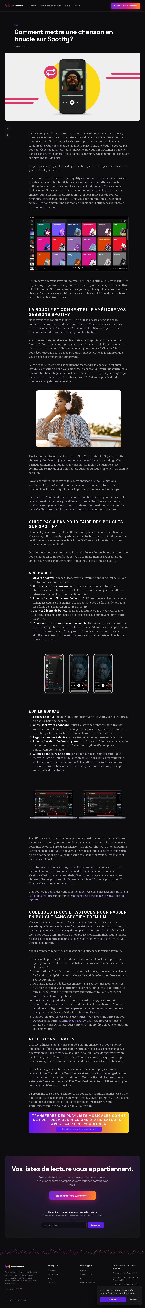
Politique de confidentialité (125, 1273)
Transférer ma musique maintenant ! (79, 1129)
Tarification (53, 1274)
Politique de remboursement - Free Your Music (126, 1278)
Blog (67, 5)
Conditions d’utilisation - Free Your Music (126, 1285)
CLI (81, 1278)
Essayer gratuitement (125, 5)
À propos (52, 1270)
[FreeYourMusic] (14, 6)
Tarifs (33, 5)
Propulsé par (9, 1289)
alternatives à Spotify (72, 1020)
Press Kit (52, 1282)
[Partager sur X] (7, 128)
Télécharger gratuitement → (72, 1195)
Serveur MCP (86, 1274)
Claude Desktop (87, 1282)
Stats (77, 5)
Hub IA (83, 1270)
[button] (79, 1122)
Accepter (113, 1299)
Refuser (133, 1299)
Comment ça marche (50, 5)
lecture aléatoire (42, 896)
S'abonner (95, 1225)
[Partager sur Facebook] (7, 135)
